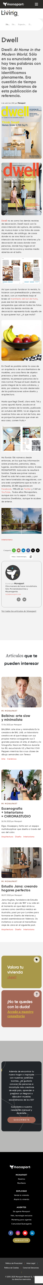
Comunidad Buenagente (21, 1224)
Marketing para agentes (21, 1220)
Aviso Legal (31, 1263)
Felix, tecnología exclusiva (21, 1216)
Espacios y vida (23, 24)
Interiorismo (29, 837)
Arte (3, 759)
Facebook (6, 489)
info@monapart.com (13, 594)
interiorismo (7, 540)
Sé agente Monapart (21, 1211)
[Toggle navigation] (36, 4)
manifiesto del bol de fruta (24, 298)
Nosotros (21, 1179)
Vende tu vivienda (21, 1195)
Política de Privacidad (13, 1263)
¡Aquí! (11, 977)
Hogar (14, 24)
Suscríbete (22, 1120)
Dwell (4, 220)
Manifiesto (21, 1183)
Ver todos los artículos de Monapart (18, 611)
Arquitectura (7, 837)
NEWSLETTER (21, 1240)
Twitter (27, 489)
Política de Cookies (11, 1268)
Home (8, 24)
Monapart (21, 103)
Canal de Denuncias (31, 1268)
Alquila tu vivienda (21, 1199)
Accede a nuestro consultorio (20, 1013)
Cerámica (11, 759)
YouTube (5, 492)
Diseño (18, 837)
